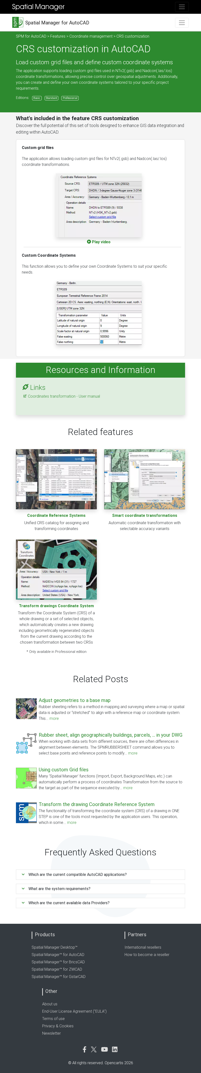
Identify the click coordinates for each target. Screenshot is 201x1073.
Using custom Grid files (63, 770)
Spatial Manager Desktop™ (54, 947)
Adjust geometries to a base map (75, 700)
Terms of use (53, 1018)
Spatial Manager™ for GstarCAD (59, 976)
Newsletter (51, 1033)
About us (49, 1004)
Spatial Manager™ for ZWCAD (57, 969)
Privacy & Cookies (58, 1026)
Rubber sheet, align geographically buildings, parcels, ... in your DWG (110, 735)
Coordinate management (91, 36)
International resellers (143, 947)
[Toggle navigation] (182, 7)
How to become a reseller (147, 954)
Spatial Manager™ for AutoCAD (58, 954)
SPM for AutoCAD (31, 36)
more (54, 718)
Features (57, 36)
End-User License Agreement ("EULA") (74, 1011)
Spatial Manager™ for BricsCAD (58, 962)
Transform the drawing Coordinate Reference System (97, 804)
